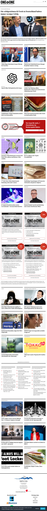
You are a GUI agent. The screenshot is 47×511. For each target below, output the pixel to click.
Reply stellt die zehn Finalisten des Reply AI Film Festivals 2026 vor (39, 386)
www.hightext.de (24, 488)
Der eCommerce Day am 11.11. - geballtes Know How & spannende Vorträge (9, 376)
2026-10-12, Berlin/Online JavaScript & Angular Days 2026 (24, 382)
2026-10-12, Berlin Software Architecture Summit (24, 385)
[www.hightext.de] (23, 479)
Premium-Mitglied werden (34, 238)
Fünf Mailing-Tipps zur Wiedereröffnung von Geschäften (7, 372)
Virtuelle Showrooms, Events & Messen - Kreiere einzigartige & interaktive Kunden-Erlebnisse (9, 386)
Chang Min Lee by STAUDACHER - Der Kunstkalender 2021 (9, 382)
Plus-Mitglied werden (11, 275)
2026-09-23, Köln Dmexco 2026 (21, 374)
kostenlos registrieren (12, 238)
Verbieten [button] (37, 508)
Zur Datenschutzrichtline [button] (18, 509)
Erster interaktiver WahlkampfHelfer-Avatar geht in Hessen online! (39, 381)
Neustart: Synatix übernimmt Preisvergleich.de (39, 371)
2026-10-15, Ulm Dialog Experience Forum (23, 388)
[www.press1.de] (12, 500)
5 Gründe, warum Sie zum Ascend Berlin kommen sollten (9, 379)
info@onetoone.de (24, 487)
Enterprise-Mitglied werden (35, 275)
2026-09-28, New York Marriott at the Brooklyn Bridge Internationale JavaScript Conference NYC (24, 378)
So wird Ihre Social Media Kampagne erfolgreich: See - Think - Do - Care (9, 390)
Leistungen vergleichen (12, 240)
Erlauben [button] (43, 508)
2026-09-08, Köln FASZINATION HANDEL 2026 (23, 371)
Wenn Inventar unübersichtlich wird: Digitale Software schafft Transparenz (39, 377)
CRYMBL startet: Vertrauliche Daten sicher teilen (39, 374)
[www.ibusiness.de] (11, 503)
